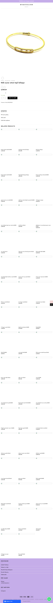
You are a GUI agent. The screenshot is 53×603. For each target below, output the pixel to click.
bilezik (13, 80)
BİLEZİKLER (7, 80)
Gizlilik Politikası (4, 564)
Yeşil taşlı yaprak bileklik (23, 428)
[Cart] (49, 5)
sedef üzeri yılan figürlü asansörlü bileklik (26, 200)
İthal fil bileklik (4, 352)
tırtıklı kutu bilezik (21, 225)
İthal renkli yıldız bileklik (40, 251)
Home (2, 80)
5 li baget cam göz (4, 554)
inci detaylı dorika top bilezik (41, 428)
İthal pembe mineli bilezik (6, 503)
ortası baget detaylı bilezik (6, 478)
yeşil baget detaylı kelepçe (23, 149)
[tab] (4, 111)
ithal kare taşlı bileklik (40, 453)
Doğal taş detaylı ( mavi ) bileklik (7, 428)
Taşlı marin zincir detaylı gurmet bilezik (26, 251)
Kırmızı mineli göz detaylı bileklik (42, 174)
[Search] (51, 5)
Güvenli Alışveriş (4, 572)
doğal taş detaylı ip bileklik (23, 327)
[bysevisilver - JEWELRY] (26, 5)
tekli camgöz (38, 528)
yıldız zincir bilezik (21, 377)
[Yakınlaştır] (2, 78)
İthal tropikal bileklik (40, 478)
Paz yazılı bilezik (21, 554)
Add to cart (12, 97)
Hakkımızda (3, 574)
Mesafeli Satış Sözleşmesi (6, 569)
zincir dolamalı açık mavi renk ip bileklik (8, 225)
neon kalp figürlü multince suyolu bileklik (9, 276)
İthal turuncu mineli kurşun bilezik (42, 352)
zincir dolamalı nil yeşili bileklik (7, 402)
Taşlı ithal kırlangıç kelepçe (23, 174)
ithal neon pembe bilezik (5, 453)
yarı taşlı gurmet (4, 251)
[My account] (47, 5)
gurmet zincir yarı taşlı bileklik (7, 200)
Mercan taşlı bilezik (22, 528)
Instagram (3, 590)
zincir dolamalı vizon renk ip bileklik (43, 402)
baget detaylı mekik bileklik (6, 149)
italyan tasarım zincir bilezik (23, 453)
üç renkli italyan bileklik (5, 528)
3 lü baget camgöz (39, 200)
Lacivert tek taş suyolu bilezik (24, 276)
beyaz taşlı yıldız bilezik (5, 377)
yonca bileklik (38, 377)
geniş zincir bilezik (21, 478)
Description (4, 111)
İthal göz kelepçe (39, 149)
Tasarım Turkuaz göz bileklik (24, 503)
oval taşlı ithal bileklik (22, 352)
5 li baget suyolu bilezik (5, 327)
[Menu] (1, 5)
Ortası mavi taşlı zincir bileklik (42, 276)
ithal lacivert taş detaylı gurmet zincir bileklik (43, 226)
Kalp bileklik (38, 327)
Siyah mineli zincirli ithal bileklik (24, 402)
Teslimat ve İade (4, 567)
